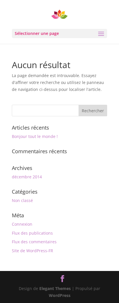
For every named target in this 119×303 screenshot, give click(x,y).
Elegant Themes (55, 288)
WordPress (59, 295)
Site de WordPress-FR (32, 250)
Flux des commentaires (34, 241)
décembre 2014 (27, 176)
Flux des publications (32, 233)
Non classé (22, 200)
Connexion (22, 224)
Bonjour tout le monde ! (35, 136)
